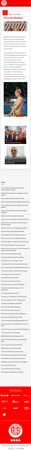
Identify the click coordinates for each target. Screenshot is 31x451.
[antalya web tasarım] (11, 449)
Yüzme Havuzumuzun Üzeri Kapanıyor (11, 274)
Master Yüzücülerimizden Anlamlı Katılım (12, 317)
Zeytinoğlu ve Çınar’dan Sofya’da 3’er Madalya (14, 362)
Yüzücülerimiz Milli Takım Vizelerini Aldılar (12, 351)
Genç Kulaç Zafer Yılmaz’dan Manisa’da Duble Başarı (15, 329)
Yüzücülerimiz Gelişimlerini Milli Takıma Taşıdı (13, 235)
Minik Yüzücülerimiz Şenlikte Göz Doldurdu (12, 216)
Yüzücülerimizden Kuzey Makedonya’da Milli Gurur (14, 320)
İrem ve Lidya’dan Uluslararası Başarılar (11, 345)
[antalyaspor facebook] (12, 440)
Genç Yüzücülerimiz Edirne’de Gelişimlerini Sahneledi (15, 202)
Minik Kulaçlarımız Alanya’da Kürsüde (11, 348)
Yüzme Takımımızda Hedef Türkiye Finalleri (12, 198)
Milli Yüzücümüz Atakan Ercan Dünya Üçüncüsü (13, 313)
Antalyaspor (7, 37)
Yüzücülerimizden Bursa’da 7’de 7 (10, 293)
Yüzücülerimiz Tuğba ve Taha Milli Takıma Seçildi (14, 271)
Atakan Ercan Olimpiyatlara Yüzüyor (11, 281)
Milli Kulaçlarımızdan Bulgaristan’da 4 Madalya (13, 355)
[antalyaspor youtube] (19, 440)
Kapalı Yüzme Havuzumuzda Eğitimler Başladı (13, 238)
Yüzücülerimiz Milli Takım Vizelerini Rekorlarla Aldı (14, 264)
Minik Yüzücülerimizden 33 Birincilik (10, 310)
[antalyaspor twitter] (14, 440)
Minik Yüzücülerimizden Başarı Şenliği (11, 254)
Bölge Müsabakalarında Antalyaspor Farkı (12, 336)
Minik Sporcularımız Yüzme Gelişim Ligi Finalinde (14, 228)
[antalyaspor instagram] (17, 440)
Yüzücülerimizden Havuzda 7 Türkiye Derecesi (13, 300)
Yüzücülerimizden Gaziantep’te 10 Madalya (13, 284)
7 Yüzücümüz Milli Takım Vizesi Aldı (10, 332)
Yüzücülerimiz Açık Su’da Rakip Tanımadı (12, 260)
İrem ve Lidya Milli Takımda (8, 365)
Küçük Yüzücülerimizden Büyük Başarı (11, 307)
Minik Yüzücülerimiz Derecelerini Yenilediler (12, 231)
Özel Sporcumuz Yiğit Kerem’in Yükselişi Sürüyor (14, 296)
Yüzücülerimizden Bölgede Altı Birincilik (11, 303)
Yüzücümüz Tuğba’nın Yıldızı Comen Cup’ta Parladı (15, 241)
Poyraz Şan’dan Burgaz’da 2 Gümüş (10, 368)
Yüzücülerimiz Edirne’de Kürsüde (9, 277)
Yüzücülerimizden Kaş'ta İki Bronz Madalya (12, 257)
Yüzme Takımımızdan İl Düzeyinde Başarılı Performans (15, 267)
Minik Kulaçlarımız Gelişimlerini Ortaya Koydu (13, 358)
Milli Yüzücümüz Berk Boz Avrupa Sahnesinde (13, 245)
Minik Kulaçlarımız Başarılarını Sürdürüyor (12, 372)
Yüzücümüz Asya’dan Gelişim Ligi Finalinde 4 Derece (15, 219)
